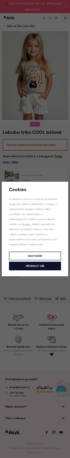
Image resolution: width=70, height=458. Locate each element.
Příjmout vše (35, 266)
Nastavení (35, 256)
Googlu (26, 224)
